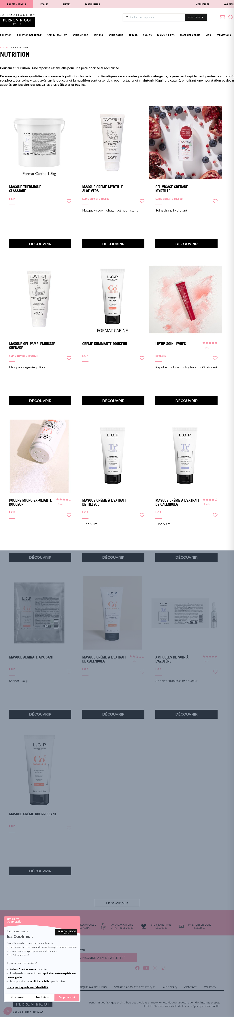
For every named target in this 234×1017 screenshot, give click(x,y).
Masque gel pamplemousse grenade (32, 345)
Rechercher (196, 17)
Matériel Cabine (190, 35)
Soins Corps (115, 35)
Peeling (98, 35)
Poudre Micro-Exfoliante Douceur (30, 502)
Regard (133, 35)
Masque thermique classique (25, 189)
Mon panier (202, 4)
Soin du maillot (57, 35)
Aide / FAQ (170, 987)
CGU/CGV (210, 987)
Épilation (6, 35)
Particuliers (92, 4)
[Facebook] (137, 968)
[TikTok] (163, 968)
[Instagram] (155, 968)
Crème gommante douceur (104, 343)
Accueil (5, 47)
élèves (67, 4)
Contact (190, 987)
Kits (208, 35)
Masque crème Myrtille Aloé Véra (102, 189)
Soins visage (80, 35)
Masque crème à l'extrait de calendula (177, 502)
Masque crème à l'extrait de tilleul (104, 502)
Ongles (147, 35)
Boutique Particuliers (90, 987)
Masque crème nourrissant (32, 814)
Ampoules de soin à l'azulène (171, 659)
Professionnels (16, 4)
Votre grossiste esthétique (134, 987)
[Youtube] (146, 968)
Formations (223, 35)
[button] (7, 1010)
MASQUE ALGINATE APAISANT (31, 657)
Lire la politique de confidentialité (27, 987)
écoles (44, 4)
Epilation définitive (29, 35)
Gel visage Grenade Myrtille (171, 189)
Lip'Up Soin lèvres (170, 343)
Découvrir (40, 243)
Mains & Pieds (166, 35)
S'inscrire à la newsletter (102, 957)
